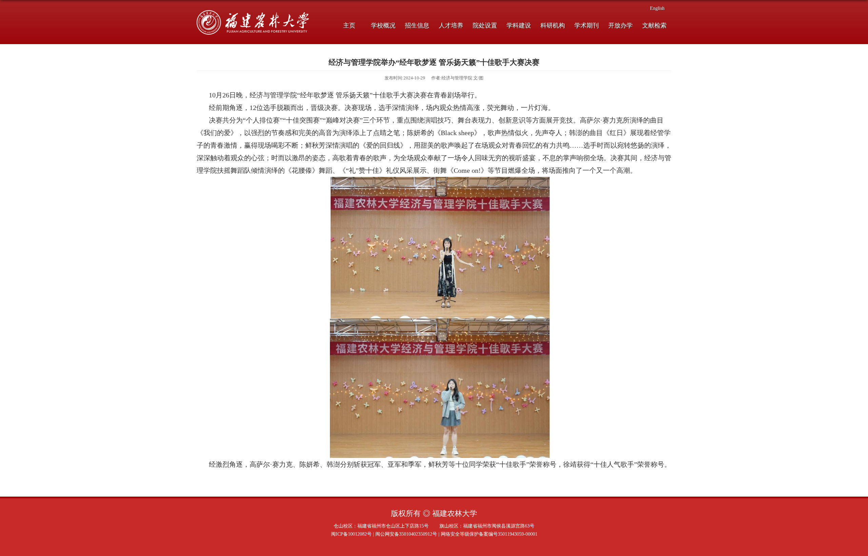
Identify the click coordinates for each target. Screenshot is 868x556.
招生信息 (417, 25)
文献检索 (654, 25)
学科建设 (519, 25)
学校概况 (383, 25)
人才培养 (451, 25)
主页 (349, 25)
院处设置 (485, 25)
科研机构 (552, 25)
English (657, 8)
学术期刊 (586, 25)
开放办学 (620, 25)
